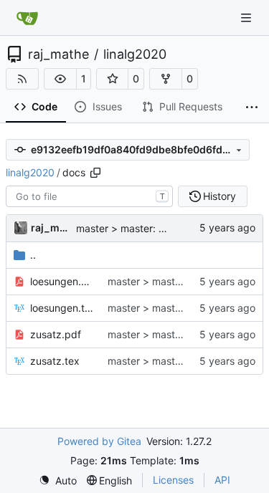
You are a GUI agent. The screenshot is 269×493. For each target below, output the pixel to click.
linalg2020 (134, 54)
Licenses (173, 480)
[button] (60, 79)
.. (33, 255)
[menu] (58, 480)
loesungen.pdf (61, 281)
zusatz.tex (55, 361)
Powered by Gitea (99, 441)
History (219, 196)
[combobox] (89, 196)
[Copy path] (95, 173)
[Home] (27, 18)
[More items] (251, 107)
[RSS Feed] (22, 79)
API (222, 480)
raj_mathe (58, 54)
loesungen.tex (61, 308)
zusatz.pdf (55, 334)
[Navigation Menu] (247, 17)
